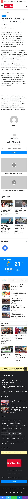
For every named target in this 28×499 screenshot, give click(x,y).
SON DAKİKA (19, 436)
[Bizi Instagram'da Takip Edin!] (26, 369)
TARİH (3, 438)
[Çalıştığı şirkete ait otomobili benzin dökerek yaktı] (6, 308)
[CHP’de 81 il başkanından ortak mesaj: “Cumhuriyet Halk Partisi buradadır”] (21, 349)
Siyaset (19, 433)
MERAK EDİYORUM (13, 428)
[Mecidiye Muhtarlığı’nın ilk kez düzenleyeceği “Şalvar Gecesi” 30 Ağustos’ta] (7, 330)
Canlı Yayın (11, 423)
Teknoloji (13, 438)
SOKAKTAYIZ (4, 436)
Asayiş (15, 420)
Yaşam (18, 441)
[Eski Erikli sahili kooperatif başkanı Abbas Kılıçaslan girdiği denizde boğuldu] (7, 220)
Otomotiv (21, 428)
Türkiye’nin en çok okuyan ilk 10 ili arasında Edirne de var (18, 292)
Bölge (20, 420)
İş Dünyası (12, 443)
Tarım (8, 438)
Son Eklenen (13, 280)
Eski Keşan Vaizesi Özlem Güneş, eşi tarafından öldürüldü (17, 286)
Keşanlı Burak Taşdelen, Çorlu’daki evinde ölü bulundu (20, 210)
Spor (25, 436)
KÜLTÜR (24, 425)
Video (13, 441)
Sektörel (14, 433)
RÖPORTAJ (4, 430)
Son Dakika (12, 436)
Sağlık (15, 430)
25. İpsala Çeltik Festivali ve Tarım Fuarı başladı (6, 356)
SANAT (10, 430)
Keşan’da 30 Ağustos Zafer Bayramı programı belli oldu (20, 337)
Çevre (22, 441)
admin (4, 27)
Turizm (22, 438)
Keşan (19, 425)
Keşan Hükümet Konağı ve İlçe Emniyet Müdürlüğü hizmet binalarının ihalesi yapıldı (21, 228)
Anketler (10, 420)
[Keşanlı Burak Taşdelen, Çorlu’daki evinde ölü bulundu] (21, 203)
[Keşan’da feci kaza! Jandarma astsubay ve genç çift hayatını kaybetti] (6, 315)
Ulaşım (8, 441)
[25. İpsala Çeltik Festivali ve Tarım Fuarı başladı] (7, 349)
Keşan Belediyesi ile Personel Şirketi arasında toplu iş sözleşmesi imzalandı (7, 211)
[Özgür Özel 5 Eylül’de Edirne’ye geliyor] (5, 403)
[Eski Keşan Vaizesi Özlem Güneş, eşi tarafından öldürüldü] (6, 287)
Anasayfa (4, 12)
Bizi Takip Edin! (5, 448)
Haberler (10, 12)
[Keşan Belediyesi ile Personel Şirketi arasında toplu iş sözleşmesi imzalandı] (7, 203)
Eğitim (23, 423)
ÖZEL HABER (4, 443)
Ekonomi (18, 423)
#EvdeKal (4, 420)
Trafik (18, 438)
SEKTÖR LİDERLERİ (6, 433)
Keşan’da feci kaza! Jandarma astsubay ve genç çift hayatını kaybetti (18, 314)
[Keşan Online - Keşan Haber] (8, 6)
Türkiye (3, 441)
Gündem (8, 425)
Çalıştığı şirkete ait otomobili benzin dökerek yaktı (18, 307)
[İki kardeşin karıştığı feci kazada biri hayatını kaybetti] (6, 301)
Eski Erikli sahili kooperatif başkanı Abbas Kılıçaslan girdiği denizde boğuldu (6, 228)
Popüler (4, 280)
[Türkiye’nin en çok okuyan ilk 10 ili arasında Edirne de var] (6, 294)
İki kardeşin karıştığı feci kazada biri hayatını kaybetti (17, 300)
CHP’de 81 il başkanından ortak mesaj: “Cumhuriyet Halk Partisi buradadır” (20, 357)
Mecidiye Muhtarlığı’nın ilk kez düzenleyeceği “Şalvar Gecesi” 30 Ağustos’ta (6, 338)
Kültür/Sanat (4, 428)
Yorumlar (23, 280)
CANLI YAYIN (4, 423)
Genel (3, 425)
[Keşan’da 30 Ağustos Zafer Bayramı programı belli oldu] (21, 330)
